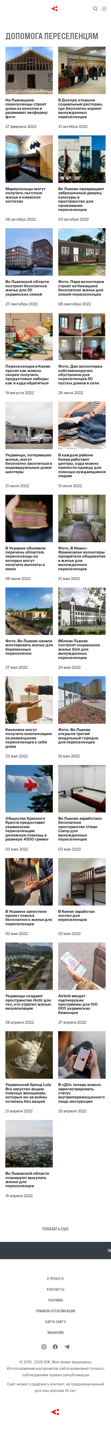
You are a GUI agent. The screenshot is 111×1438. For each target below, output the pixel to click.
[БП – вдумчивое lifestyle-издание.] (55, 8)
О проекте (55, 1278)
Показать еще (55, 1228)
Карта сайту (55, 1322)
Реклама (55, 1300)
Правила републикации (55, 1311)
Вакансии (55, 1332)
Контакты (55, 1289)
